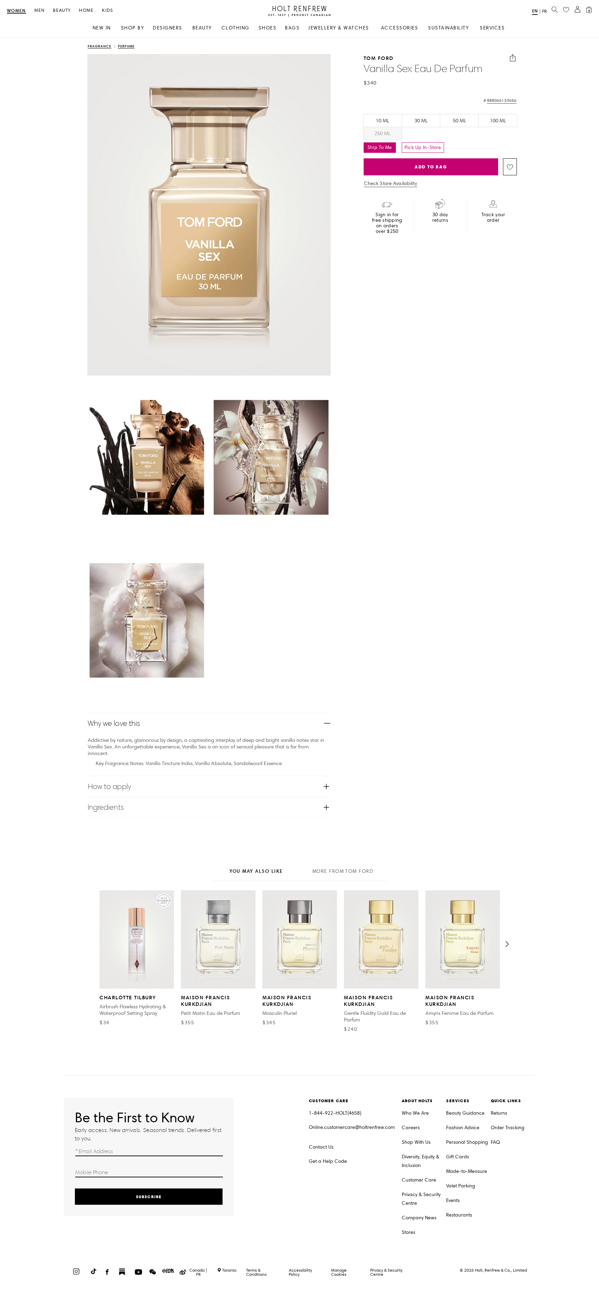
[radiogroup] (440, 127)
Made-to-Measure (466, 1171)
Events (453, 1200)
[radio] (383, 120)
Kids (107, 10)
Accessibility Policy (300, 1272)
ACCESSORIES (399, 28)
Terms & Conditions (256, 1272)
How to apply (109, 786)
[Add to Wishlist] (510, 166)
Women (16, 11)
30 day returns (440, 217)
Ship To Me (379, 147)
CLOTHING (236, 28)
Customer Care (419, 1180)
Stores (408, 1232)
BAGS (292, 28)
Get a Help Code (328, 1161)
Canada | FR (198, 1272)
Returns (499, 1113)
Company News (419, 1218)
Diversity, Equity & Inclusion (420, 1161)
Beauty (62, 10)
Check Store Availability (390, 183)
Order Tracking (507, 1128)
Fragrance (99, 47)
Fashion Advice (462, 1128)
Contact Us (321, 1147)
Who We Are (415, 1113)
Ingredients (106, 807)
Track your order (493, 217)
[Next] (507, 944)
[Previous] (92, 944)
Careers (411, 1128)
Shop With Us (416, 1142)
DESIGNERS (167, 28)
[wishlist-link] (566, 10)
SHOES (268, 28)
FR (544, 11)
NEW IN (102, 28)
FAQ (495, 1142)
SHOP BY (132, 28)
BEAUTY (202, 28)
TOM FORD (379, 58)
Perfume (126, 47)
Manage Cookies (339, 1272)
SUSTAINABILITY (448, 28)
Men (39, 10)
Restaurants (459, 1215)
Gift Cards (457, 1157)
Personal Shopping (467, 1142)
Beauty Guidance (465, 1113)
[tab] (256, 871)
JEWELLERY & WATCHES (338, 28)
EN (535, 11)
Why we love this (114, 723)
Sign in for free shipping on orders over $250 (387, 223)
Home (86, 10)
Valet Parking (460, 1186)
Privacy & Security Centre (421, 1199)
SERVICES (492, 28)
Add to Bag (431, 167)
